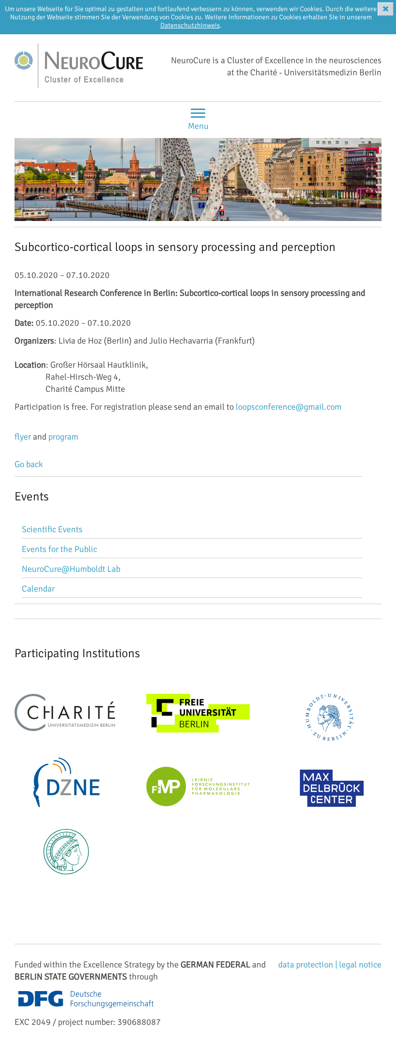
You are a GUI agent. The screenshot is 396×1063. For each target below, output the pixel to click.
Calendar (38, 588)
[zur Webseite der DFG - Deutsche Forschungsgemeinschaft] (86, 1010)
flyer (22, 436)
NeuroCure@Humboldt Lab (71, 569)
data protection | (308, 964)
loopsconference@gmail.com (288, 406)
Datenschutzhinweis (190, 25)
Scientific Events (52, 529)
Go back (28, 464)
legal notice (360, 964)
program (63, 436)
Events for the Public (59, 549)
